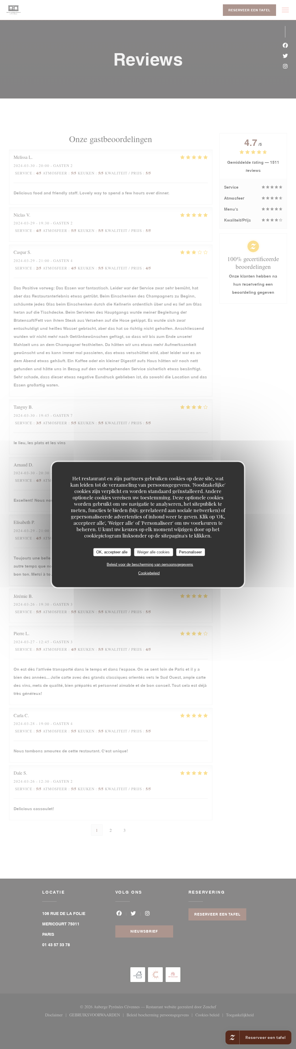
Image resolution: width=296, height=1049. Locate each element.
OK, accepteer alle (111, 552)
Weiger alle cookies (153, 552)
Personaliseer (190, 552)
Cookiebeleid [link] (149, 573)
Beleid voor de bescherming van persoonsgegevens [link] (150, 564)
